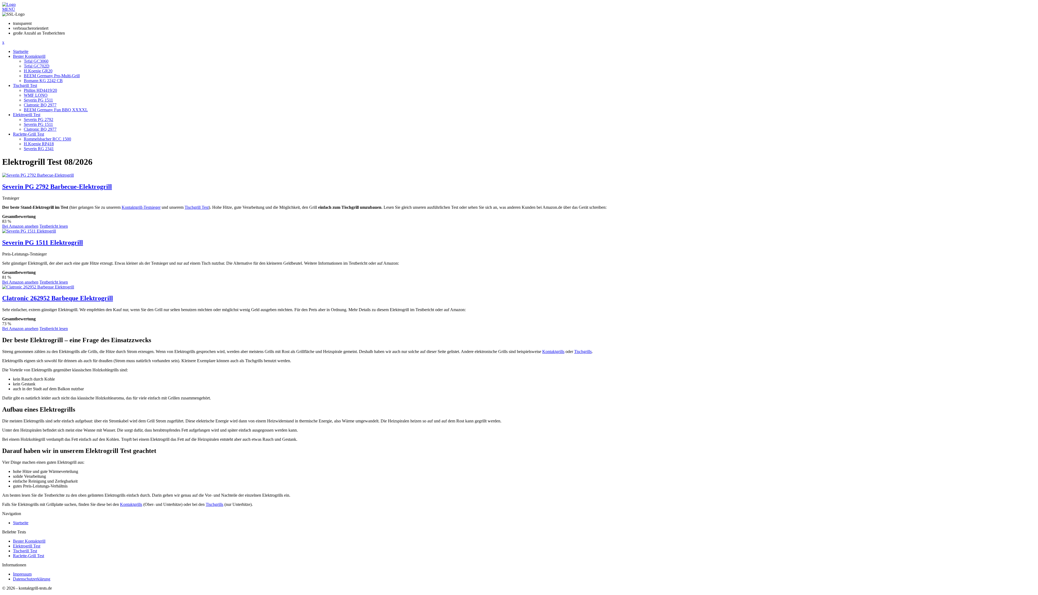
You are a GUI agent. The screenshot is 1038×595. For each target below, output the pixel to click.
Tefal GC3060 (36, 61)
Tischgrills (583, 351)
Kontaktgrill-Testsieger (141, 207)
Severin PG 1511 (38, 100)
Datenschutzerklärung (31, 579)
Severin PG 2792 (38, 119)
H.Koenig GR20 (38, 71)
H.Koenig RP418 (39, 144)
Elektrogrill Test (26, 114)
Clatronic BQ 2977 (40, 105)
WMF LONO (36, 95)
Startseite (20, 51)
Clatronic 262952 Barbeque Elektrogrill (57, 298)
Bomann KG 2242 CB (43, 80)
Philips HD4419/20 (40, 90)
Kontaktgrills (553, 351)
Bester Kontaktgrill (29, 56)
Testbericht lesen (53, 226)
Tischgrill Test (25, 85)
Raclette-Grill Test (28, 134)
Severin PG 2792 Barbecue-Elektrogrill (57, 186)
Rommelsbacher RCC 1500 (47, 139)
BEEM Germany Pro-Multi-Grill (52, 75)
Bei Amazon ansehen (20, 226)
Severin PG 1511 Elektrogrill (42, 242)
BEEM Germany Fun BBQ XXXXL (56, 109)
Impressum (22, 574)
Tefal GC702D (36, 66)
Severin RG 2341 (39, 148)
